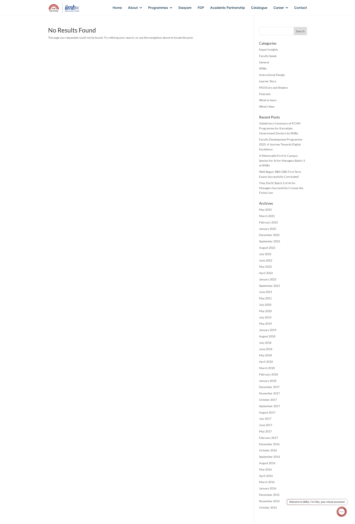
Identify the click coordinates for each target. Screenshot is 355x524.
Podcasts (265, 94)
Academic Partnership (227, 8)
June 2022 (265, 260)
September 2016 (269, 456)
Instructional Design (272, 75)
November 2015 (269, 501)
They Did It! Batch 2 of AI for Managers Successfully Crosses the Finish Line (281, 188)
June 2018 (265, 349)
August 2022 (267, 247)
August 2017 (267, 412)
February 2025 (268, 222)
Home (117, 8)
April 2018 (266, 361)
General (264, 62)
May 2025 (265, 209)
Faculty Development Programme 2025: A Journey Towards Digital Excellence (280, 144)
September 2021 (269, 285)
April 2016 (266, 476)
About (133, 8)
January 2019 (267, 330)
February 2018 (268, 374)
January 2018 (267, 380)
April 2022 (266, 273)
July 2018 (265, 342)
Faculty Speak (268, 56)
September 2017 (269, 406)
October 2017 (268, 399)
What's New (266, 106)
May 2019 (265, 323)
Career (278, 8)
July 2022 (265, 254)
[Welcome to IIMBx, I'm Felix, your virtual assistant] (342, 512)
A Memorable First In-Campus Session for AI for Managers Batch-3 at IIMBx (282, 160)
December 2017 (269, 387)
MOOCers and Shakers (273, 87)
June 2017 (265, 425)
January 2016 (267, 488)
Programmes (158, 8)
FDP (201, 8)
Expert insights (268, 49)
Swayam (184, 8)
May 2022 (265, 266)
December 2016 (269, 444)
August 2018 (267, 336)
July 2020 (265, 304)
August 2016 (267, 463)
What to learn (268, 100)
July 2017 (265, 418)
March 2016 (267, 482)
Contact (300, 8)
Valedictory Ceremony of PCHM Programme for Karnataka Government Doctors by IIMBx (280, 128)
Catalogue (259, 8)
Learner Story (267, 81)
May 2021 (265, 298)
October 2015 (268, 507)
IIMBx (263, 68)
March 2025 (267, 216)
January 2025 (267, 228)
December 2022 (269, 235)
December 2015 (269, 494)
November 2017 (269, 393)
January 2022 (267, 279)
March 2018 (267, 368)
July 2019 (265, 317)
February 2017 (268, 437)
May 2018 (265, 355)
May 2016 (265, 469)
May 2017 (265, 431)
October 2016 (268, 450)
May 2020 (265, 311)
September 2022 (269, 241)
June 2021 (265, 292)
